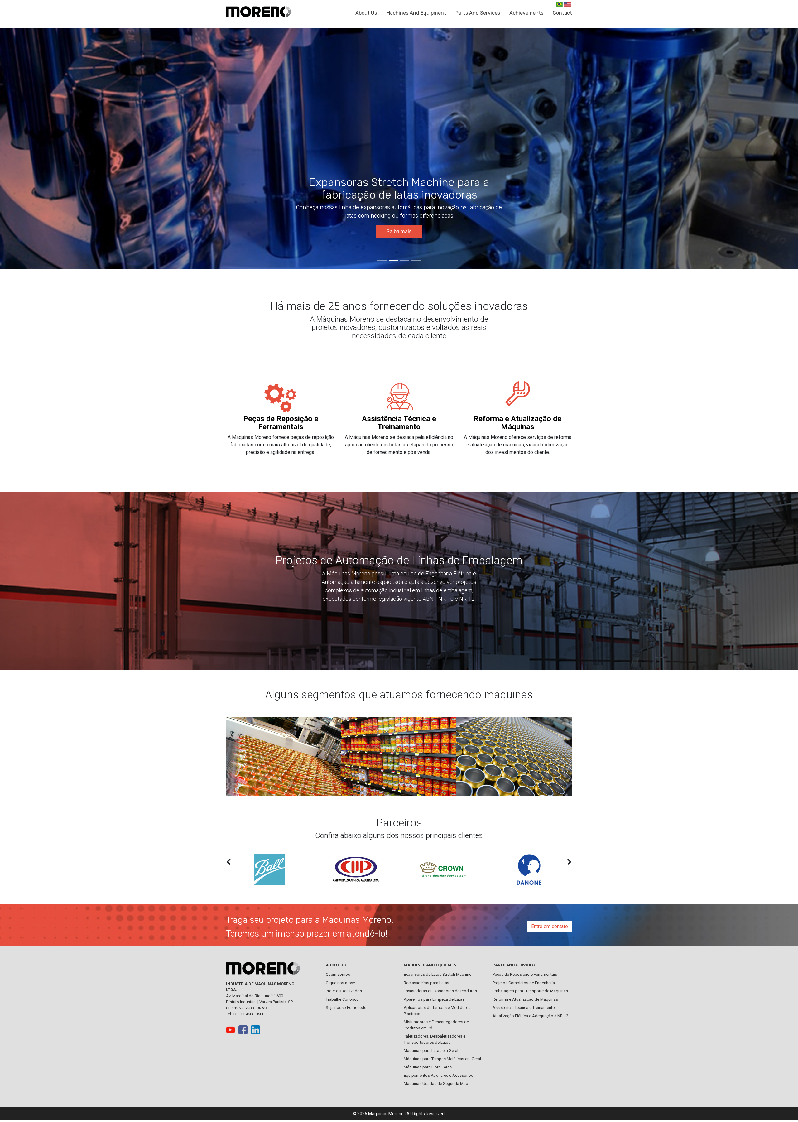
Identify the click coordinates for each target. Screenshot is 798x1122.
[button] (60, 148)
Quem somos (338, 974)
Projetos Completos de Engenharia (524, 982)
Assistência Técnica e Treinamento (399, 422)
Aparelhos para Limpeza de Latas (434, 999)
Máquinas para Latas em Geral (431, 1050)
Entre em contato (549, 926)
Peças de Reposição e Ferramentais (280, 422)
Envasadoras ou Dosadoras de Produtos (440, 991)
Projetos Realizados (344, 991)
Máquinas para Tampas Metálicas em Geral (442, 1059)
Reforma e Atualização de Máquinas (517, 422)
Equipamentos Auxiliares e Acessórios (438, 1075)
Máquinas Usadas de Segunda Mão (436, 1083)
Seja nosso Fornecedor (347, 1007)
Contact (562, 13)
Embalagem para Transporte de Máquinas (530, 991)
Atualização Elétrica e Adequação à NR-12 (530, 1016)
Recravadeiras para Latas (426, 982)
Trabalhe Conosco (342, 999)
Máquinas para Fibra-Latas (428, 1067)
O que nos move (340, 982)
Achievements (526, 13)
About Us (366, 13)
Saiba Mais (399, 231)
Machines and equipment (416, 13)
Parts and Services (477, 13)
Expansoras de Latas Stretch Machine (437, 974)
